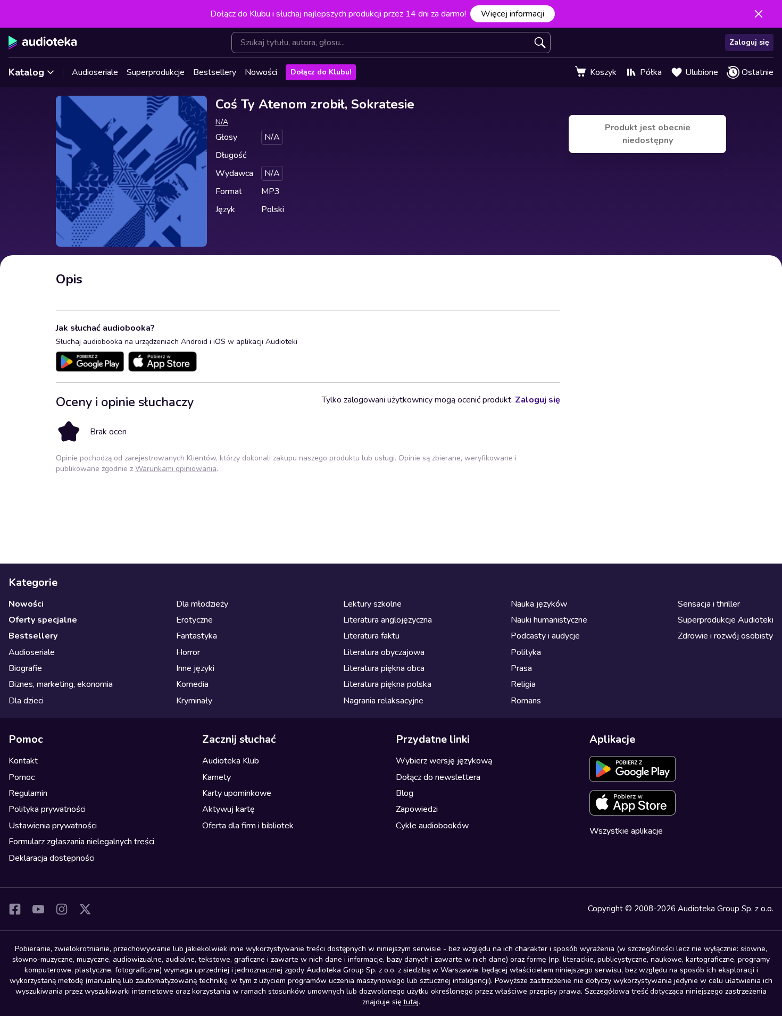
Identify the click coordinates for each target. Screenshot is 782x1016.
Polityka (526, 652)
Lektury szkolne (372, 604)
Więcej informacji (512, 14)
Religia (523, 684)
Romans (526, 701)
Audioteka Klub (230, 761)
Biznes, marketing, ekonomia (61, 684)
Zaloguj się (749, 42)
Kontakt (23, 761)
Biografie (25, 668)
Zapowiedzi (417, 809)
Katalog (26, 72)
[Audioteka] (43, 42)
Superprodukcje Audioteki (725, 620)
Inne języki (195, 668)
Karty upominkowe (236, 793)
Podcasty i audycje (545, 636)
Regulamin (28, 793)
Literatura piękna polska (387, 684)
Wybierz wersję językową (444, 761)
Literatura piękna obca (384, 668)
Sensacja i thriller (709, 604)
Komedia (192, 684)
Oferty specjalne (43, 620)
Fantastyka (196, 636)
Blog (404, 793)
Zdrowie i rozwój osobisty (725, 636)
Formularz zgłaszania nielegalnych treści (81, 841)
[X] (85, 909)
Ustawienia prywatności (53, 825)
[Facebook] (15, 909)
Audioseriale (95, 72)
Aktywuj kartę (228, 809)
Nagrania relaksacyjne (383, 701)
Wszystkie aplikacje (626, 831)
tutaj (411, 1002)
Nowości (261, 72)
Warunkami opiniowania (176, 469)
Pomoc (22, 777)
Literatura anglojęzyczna (387, 620)
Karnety (216, 777)
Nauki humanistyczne (549, 620)
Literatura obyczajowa (384, 652)
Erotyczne (194, 620)
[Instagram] (61, 909)
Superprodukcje (156, 72)
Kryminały (194, 701)
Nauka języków (539, 604)
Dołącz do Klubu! (320, 72)
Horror (188, 652)
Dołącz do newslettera (438, 777)
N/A (221, 122)
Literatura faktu (371, 636)
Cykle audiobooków (432, 826)
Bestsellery (214, 72)
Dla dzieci (26, 701)
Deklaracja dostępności (52, 858)
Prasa (521, 668)
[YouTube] (38, 909)
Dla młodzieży (202, 604)
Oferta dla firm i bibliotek (248, 826)
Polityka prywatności (47, 809)
